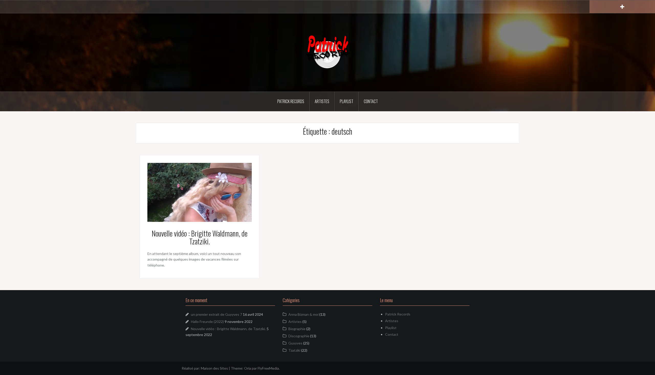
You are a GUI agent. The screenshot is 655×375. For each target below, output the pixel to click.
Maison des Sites (214, 368)
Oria (247, 368)
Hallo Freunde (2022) (207, 321)
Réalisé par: (191, 368)
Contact (371, 101)
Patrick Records (290, 101)
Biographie (296, 329)
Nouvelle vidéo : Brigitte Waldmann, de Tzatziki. (199, 237)
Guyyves (295, 343)
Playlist (346, 101)
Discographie (298, 336)
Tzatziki (294, 350)
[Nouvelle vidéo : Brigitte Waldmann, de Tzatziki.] (199, 192)
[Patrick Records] (327, 52)
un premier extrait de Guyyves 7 (216, 314)
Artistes (322, 101)
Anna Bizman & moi (303, 314)
